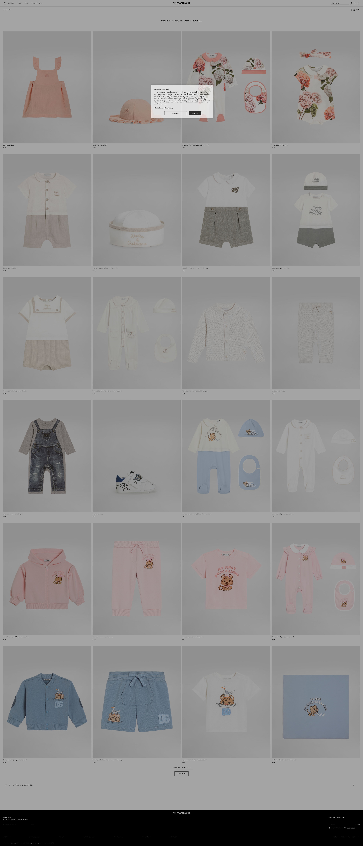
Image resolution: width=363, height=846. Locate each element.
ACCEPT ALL (195, 113)
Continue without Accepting (205, 86)
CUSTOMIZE (175, 113)
